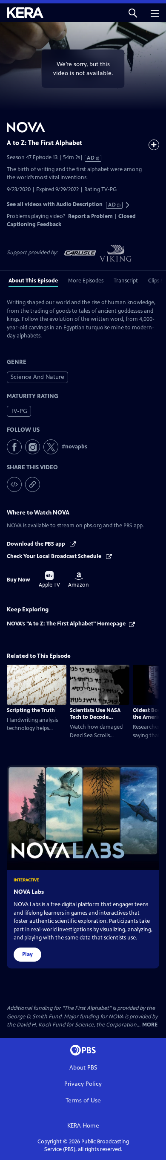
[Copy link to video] (32, 484)
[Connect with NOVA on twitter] (50, 446)
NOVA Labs (29, 891)
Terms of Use (83, 1100)
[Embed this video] (14, 484)
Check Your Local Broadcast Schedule (55, 556)
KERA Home (83, 1125)
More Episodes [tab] (85, 280)
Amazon (78, 580)
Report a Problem (90, 216)
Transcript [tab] (126, 280)
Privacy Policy (83, 1083)
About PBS (83, 1067)
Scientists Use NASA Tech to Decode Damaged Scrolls (95, 717)
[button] (133, 12)
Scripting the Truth (31, 710)
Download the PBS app (36, 544)
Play (27, 954)
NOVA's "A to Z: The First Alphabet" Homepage (66, 623)
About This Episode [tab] (33, 280)
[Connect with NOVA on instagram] (32, 446)
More (149, 1025)
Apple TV (49, 579)
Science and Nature (37, 377)
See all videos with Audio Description (62, 204)
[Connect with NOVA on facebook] (14, 446)
